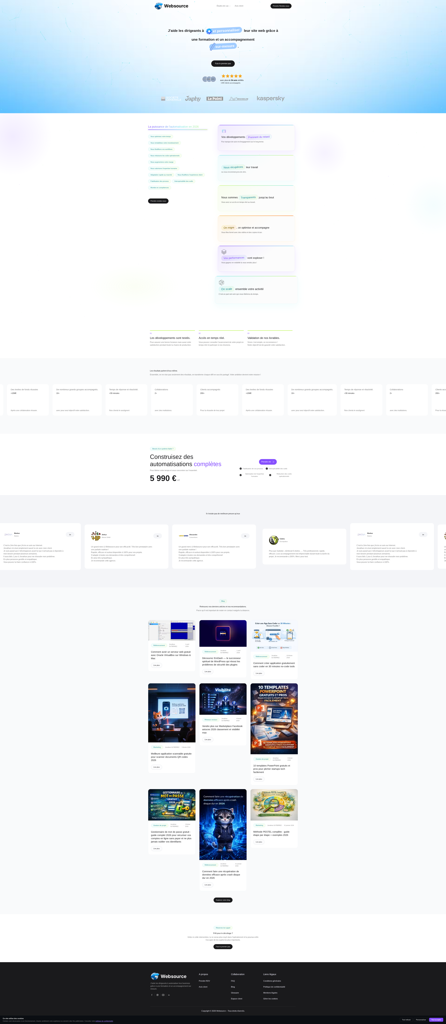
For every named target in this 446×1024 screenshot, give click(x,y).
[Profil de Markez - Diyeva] (326, 534)
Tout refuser (406, 1020)
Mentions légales (270, 993)
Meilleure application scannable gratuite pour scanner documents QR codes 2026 (171, 756)
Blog (233, 987)
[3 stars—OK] (232, 76)
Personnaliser (421, 1020)
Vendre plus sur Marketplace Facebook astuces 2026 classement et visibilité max (222, 729)
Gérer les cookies (270, 999)
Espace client (236, 999)
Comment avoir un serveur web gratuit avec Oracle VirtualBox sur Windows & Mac (171, 655)
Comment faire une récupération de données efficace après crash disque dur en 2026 (221, 874)
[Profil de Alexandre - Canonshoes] (148, 535)
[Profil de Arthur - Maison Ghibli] (61, 535)
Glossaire (235, 993)
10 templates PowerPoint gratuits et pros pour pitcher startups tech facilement (271, 768)
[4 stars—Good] (236, 76)
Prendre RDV (204, 981)
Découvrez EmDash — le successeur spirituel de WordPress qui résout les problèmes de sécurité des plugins (221, 661)
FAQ (233, 981)
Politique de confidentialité (274, 987)
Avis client (203, 987)
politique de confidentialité (104, 1021)
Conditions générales (272, 981)
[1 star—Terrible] (223, 76)
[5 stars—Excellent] (240, 76)
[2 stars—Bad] (228, 76)
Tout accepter (436, 1020)
